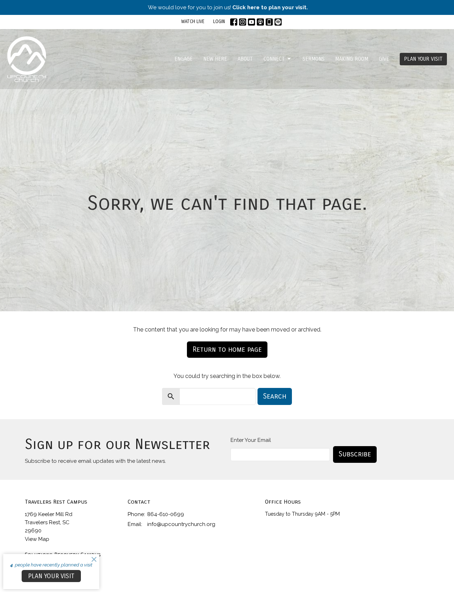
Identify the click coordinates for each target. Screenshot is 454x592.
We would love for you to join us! (228, 7)
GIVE (384, 59)
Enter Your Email (251, 440)
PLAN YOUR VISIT (423, 59)
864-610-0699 (165, 514)
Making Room (351, 59)
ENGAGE (184, 59)
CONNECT (274, 59)
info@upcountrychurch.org (181, 524)
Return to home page (227, 349)
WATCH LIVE (192, 21)
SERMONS (314, 59)
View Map (37, 539)
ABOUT (245, 59)
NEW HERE (215, 59)
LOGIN (219, 21)
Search (274, 396)
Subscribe (355, 454)
